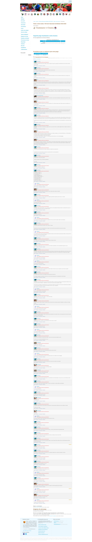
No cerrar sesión (61, 2)
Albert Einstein (39, 364)
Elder (37, 79)
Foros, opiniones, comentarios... (43, 526)
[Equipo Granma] (63, 15)
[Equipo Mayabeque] (31, 15)
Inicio (34, 21)
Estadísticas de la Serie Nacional (42, 529)
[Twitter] (26, 534)
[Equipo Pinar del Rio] (22, 15)
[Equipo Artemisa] (28, 15)
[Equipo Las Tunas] (57, 15)
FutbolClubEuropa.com (60, 524)
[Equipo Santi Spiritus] (47, 15)
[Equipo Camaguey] (53, 15)
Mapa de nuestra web (41, 532)
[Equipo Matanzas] (38, 15)
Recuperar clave (66, 2)
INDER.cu (58, 522)
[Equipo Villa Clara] (44, 15)
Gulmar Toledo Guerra (40, 95)
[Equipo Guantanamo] (69, 15)
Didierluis (38, 183)
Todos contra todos (57, 21)
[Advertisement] (52, 18)
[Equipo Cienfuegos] (41, 15)
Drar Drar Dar (38, 61)
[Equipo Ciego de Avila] (50, 15)
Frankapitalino (39, 342)
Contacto (30, 530)
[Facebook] (24, 534)
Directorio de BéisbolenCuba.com (43, 534)
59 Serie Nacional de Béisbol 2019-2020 (46, 21)
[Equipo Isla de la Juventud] (35, 15)
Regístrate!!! (70, 2)
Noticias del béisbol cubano (42, 524)
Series (37, 21)
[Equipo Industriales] (25, 15)
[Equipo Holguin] (60, 15)
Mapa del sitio (26, 530)
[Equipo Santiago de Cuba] (66, 15)
